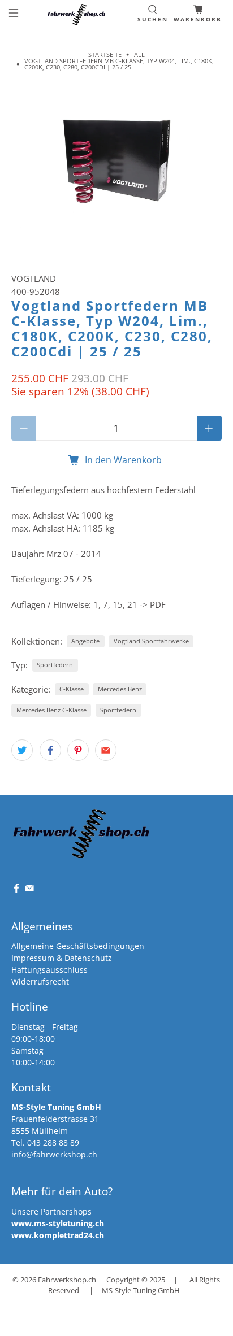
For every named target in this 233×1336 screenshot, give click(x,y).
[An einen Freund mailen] (105, 750)
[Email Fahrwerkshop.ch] (29, 890)
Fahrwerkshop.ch (67, 1280)
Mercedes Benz (120, 689)
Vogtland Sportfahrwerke (151, 641)
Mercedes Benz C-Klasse (51, 710)
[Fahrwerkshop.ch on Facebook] (16, 890)
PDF (158, 604)
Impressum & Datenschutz (61, 957)
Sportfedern (55, 664)
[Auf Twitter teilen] (22, 750)
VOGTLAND (33, 278)
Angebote (85, 641)
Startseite (105, 54)
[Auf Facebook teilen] (50, 750)
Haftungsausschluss (49, 969)
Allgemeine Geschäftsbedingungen (77, 946)
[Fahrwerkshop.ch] (78, 14)
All (139, 54)
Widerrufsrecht (40, 981)
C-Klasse (71, 689)
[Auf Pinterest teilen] (78, 750)
